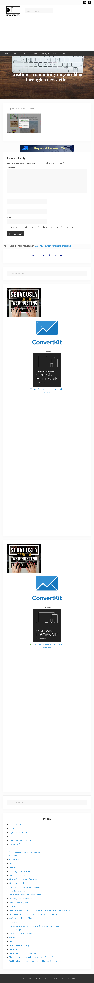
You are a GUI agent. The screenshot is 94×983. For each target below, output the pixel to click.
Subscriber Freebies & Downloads (23, 953)
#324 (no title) (15, 824)
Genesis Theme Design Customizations (25, 879)
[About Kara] (47, 406)
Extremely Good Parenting (20, 871)
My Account (14, 906)
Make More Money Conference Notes (25, 894)
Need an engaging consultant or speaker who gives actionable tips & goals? (39, 910)
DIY (10, 863)
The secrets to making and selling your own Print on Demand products (37, 957)
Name (10, 197)
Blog (11, 836)
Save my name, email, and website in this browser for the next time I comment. (42, 227)
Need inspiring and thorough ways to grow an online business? (34, 914)
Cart (11, 848)
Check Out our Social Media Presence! (24, 852)
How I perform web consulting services (25, 887)
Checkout (13, 856)
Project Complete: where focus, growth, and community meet (34, 926)
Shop (11, 941)
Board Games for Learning (20, 840)
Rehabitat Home (16, 930)
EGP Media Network (37, 978)
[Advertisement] (47, 34)
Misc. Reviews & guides (18, 902)
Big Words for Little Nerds (19, 832)
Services (12, 937)
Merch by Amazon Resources (21, 898)
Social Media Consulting (19, 945)
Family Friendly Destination (20, 875)
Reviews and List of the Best (20, 933)
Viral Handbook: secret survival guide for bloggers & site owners (35, 961)
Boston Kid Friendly (17, 844)
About (11, 828)
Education (13, 867)
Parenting (13, 922)
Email (10, 207)
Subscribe (13, 949)
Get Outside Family (17, 883)
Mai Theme (71, 978)
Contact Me (14, 859)
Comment (11, 167)
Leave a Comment (28, 109)
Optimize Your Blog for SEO (20, 918)
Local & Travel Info (17, 891)
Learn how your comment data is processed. (53, 246)
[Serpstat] (47, 151)
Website (10, 217)
